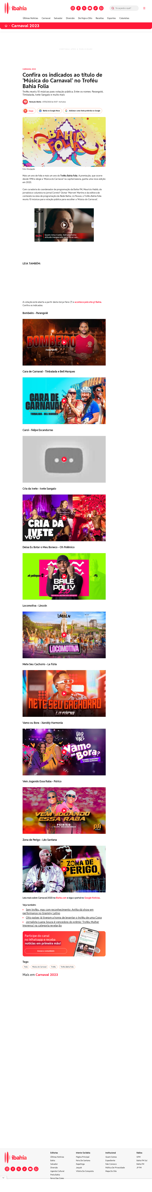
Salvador (58, 18)
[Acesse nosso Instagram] (73, 8)
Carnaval (46, 18)
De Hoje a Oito (85, 18)
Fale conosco (111, 1164)
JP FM (139, 1167)
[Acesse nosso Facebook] (78, 8)
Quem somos (111, 1157)
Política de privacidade (115, 1167)
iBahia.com (61, 897)
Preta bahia (55, 1175)
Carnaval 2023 (25, 26)
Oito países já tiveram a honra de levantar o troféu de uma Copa (64, 917)
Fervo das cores (57, 1178)
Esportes (111, 18)
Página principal (82, 1157)
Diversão (70, 18)
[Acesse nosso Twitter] (84, 8)
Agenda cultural (57, 1171)
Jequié (79, 1167)
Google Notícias (92, 897)
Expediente (110, 1160)
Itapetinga (80, 1164)
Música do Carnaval (39, 967)
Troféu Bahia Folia (67, 967)
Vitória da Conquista (85, 1171)
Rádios (139, 1153)
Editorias (54, 1153)
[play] (64, 342)
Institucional (110, 1153)
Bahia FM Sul (142, 1160)
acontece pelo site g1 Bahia (88, 302)
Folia (26, 967)
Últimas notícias (57, 1157)
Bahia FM (140, 1164)
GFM (138, 1157)
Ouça (31, 111)
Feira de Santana (83, 1160)
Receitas (100, 18)
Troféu (53, 967)
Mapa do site (111, 1171)
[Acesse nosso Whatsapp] (101, 8)
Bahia (52, 1160)
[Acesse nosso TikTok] (95, 8)
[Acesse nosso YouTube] (90, 8)
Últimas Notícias (30, 18)
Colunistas (124, 18)
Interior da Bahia (83, 1153)
